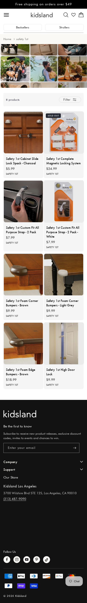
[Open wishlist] (73, 15)
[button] (66, 14)
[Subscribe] (74, 448)
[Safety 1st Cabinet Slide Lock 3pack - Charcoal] (24, 132)
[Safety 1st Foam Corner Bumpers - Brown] (24, 274)
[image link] (43, 413)
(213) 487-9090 (14, 499)
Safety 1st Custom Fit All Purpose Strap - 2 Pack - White (62, 232)
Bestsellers (22, 27)
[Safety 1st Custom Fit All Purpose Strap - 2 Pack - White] (64, 201)
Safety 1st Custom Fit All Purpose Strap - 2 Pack (22, 229)
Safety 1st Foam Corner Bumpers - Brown (22, 302)
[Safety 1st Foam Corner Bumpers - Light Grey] (64, 274)
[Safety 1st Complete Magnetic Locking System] (64, 132)
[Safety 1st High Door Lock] (64, 343)
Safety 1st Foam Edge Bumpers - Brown (20, 371)
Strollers (64, 27)
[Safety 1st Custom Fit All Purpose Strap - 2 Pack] (24, 201)
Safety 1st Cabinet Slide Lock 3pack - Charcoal (22, 160)
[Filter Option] (70, 100)
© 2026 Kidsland (14, 596)
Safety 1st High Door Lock (60, 371)
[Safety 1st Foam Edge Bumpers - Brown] (24, 343)
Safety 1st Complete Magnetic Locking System (63, 160)
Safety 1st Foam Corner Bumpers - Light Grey (62, 302)
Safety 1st (12, 173)
